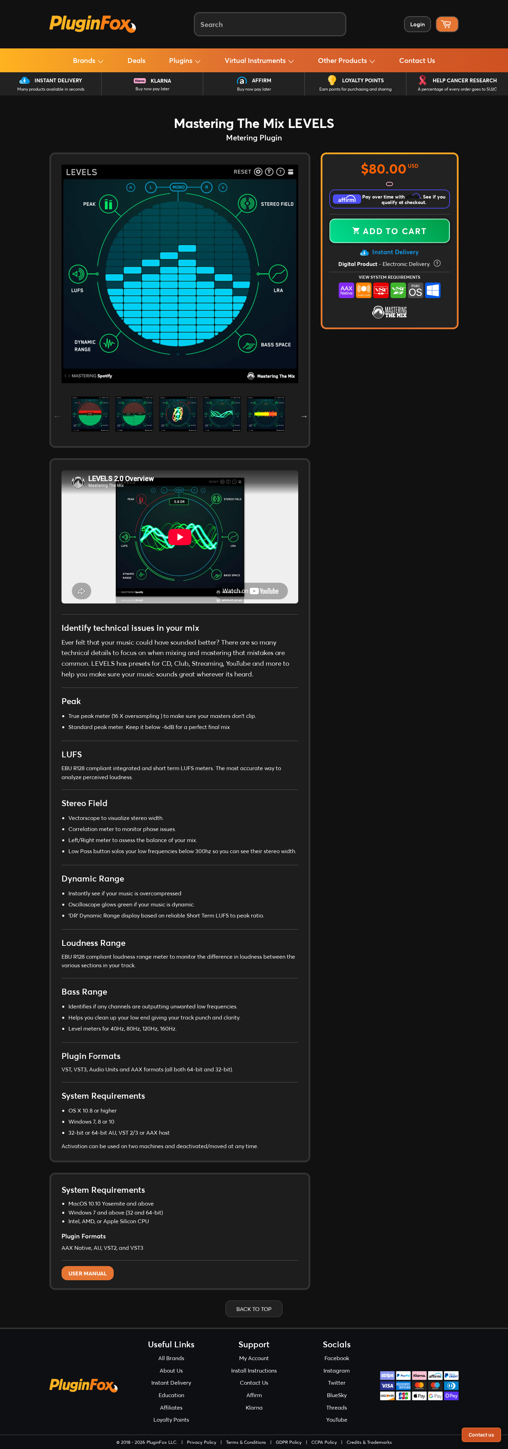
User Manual (87, 1273)
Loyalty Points (363, 80)
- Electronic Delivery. (385, 263)
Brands (85, 60)
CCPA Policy (324, 1442)
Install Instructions (254, 1370)
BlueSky (337, 1395)
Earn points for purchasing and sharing (355, 89)
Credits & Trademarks (369, 1442)
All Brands (171, 1358)
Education (171, 1395)
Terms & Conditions (246, 1442)
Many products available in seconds (50, 89)
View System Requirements (389, 277)
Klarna (161, 80)
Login (417, 24)
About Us (171, 1370)
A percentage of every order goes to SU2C (457, 89)
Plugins (181, 60)
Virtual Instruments (256, 60)
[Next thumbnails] (303, 413)
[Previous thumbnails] (56, 413)
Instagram (336, 1370)
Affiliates (171, 1407)
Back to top (254, 1308)
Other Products (343, 60)
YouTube (336, 1419)
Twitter (337, 1382)
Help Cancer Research (465, 80)
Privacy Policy (201, 1442)
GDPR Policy (289, 1442)
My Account (254, 1358)
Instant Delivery (58, 80)
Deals (136, 60)
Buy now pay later (152, 88)
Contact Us (417, 60)
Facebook (336, 1358)
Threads (336, 1407)
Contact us (481, 1435)
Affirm (261, 80)
